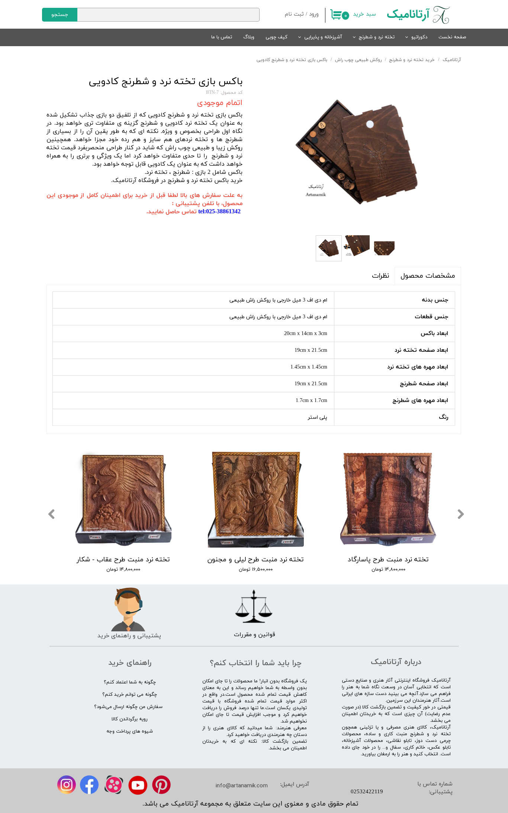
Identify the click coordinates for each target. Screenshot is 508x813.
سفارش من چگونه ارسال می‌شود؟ (128, 707)
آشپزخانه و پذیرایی (323, 37)
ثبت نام (294, 14)
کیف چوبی (276, 37)
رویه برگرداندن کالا (130, 719)
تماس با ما (221, 37)
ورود (314, 14)
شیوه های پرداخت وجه (129, 731)
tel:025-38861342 (219, 212)
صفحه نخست (452, 37)
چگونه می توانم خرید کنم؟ (129, 694)
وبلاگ (248, 37)
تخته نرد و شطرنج (377, 37)
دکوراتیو (419, 37)
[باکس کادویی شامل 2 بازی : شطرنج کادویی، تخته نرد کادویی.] (357, 154)
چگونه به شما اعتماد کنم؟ (130, 682)
